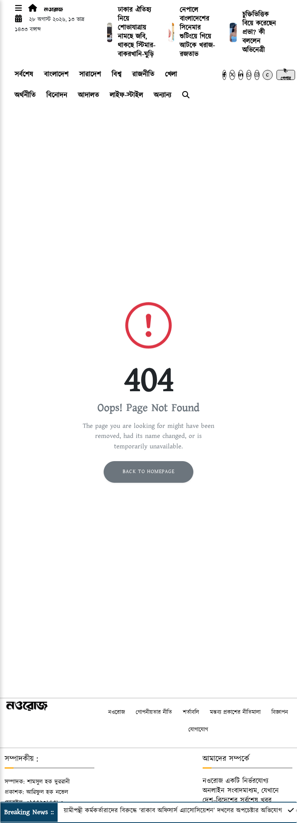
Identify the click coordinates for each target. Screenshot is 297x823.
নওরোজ (116, 712)
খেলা (171, 74)
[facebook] (224, 75)
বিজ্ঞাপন (279, 712)
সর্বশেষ (24, 74)
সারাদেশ (90, 74)
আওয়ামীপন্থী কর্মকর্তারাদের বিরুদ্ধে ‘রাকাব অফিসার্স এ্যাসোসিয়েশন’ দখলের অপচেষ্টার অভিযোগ (161, 810)
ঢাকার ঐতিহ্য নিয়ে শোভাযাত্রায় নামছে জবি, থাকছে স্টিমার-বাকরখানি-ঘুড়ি (136, 32)
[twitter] (232, 75)
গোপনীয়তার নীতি (154, 712)
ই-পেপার (286, 75)
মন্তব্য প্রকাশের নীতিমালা (235, 712)
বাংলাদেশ (56, 74)
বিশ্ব (116, 74)
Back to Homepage (149, 471)
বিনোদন (56, 95)
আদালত (88, 95)
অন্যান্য (162, 95)
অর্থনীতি (25, 95)
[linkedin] (240, 75)
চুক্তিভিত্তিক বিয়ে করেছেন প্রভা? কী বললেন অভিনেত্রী (259, 32)
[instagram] (256, 75)
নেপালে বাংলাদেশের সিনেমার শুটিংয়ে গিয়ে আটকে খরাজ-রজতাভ (197, 32)
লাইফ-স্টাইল (126, 95)
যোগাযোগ (198, 730)
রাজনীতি (143, 74)
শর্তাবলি (191, 712)
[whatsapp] (248, 75)
